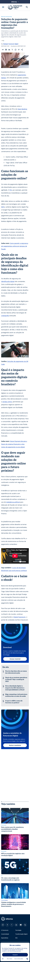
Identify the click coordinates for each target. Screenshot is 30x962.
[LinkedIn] (16, 924)
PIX (11, 190)
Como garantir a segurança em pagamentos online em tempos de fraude (14, 246)
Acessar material (15, 659)
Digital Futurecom (20, 617)
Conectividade (5, 934)
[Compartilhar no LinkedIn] (9, 49)
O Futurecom (4, 930)
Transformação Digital (21, 934)
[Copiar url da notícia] (2, 49)
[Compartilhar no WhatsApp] (15, 49)
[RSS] (25, 924)
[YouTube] (20, 924)
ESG (16, 938)
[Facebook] (7, 924)
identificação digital (7, 281)
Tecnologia (18, 930)
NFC (3, 207)
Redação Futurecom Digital (10, 44)
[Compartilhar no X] (12, 49)
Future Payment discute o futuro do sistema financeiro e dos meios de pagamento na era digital (14, 444)
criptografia (5, 316)
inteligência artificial (13, 502)
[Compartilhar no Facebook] (18, 49)
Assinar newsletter (15, 745)
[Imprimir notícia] (6, 49)
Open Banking (22, 109)
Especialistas (4, 938)
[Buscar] (27, 7)
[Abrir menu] (3, 7)
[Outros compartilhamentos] (22, 49)
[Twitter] (11, 924)
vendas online (7, 402)
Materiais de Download (6, 16)
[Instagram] (2, 924)
